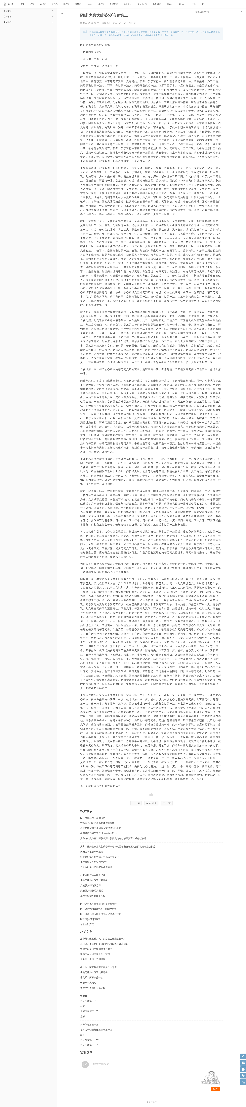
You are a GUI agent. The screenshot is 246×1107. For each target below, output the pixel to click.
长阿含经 (157, 3)
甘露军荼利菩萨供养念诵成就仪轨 (97, 823)
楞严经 (66, 3)
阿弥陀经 (114, 3)
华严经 (101, 3)
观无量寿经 (142, 3)
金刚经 (43, 3)
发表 (215, 1089)
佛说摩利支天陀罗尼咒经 (92, 987)
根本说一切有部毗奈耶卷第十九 (96, 1029)
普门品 (181, 3)
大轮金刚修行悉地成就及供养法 (96, 867)
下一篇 (167, 803)
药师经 (90, 3)
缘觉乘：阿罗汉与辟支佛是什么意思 (98, 967)
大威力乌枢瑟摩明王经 (91, 851)
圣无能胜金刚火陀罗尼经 (92, 895)
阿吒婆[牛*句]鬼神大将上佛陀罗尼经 (98, 908)
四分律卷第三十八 (89, 1045)
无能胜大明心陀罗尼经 (91, 890)
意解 (82, 1016)
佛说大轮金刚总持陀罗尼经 (94, 861)
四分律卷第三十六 (89, 1039)
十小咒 (193, 3)
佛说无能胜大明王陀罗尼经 (94, 880)
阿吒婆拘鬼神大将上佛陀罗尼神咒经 (98, 903)
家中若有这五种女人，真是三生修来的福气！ (103, 938)
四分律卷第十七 (88, 1001)
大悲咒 (55, 3)
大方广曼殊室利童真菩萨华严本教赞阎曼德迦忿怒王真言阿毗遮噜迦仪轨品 (117, 846)
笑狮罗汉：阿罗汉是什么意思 (95, 954)
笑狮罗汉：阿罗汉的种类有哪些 (96, 948)
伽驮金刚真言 (87, 924)
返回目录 (151, 803)
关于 (204, 3)
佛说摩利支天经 (88, 982)
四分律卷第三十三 (89, 1024)
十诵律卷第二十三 (89, 1011)
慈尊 (82, 1034)
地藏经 (170, 3)
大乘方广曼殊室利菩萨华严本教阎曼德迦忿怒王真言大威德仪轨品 (113, 838)
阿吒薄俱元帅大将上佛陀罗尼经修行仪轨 (100, 914)
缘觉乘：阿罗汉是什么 (91, 977)
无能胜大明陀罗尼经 (90, 885)
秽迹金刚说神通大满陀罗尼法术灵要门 (99, 856)
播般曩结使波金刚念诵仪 (92, 875)
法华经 (78, 3)
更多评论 (151, 1101)
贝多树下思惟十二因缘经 (92, 959)
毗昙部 (107, 22)
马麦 (82, 1006)
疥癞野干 (84, 995)
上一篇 (136, 803)
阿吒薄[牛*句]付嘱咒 (90, 919)
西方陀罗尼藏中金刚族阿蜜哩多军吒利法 (100, 828)
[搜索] (241, 11)
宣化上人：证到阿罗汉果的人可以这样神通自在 (104, 943)
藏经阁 (11, 3)
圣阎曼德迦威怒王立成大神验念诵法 (98, 833)
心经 (32, 3)
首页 (23, 3)
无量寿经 (128, 3)
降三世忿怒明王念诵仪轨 (92, 817)
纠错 (132, 22)
